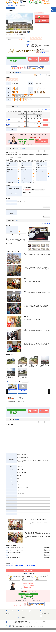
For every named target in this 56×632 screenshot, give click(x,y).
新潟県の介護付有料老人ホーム (11, 5)
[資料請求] (53, 10)
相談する (9, 613)
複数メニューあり (11, 228)
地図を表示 (37, 43)
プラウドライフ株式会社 (14, 43)
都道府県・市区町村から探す (21, 612)
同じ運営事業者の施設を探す (30, 565)
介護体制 (10, 487)
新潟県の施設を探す (10, 565)
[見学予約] (53, 8)
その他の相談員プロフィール (45, 52)
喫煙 (10, 484)
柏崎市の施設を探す (19, 565)
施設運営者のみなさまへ (41, 628)
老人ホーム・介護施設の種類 (32, 612)
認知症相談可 (8, 178)
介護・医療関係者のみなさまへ (33, 628)
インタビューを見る (44, 50)
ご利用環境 (12, 628)
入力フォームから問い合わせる (41, 140)
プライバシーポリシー (18, 628)
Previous (7, 21)
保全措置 (10, 490)
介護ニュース (44, 610)
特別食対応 (11, 231)
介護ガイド (33, 610)
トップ (7, 5)
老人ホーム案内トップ (11, 610)
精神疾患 (22, 178)
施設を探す (21, 610)
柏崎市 (17, 5)
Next (32, 21)
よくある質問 (44, 615)
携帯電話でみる (47, 109)
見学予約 (43, 17)
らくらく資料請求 (46, 3)
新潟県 (28, 44)
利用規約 (23, 628)
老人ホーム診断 (22, 617)
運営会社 (26, 628)
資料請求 (43, 21)
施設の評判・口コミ (45, 613)
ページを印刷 (41, 109)
